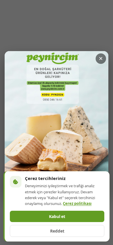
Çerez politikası (77, 203)
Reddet (57, 231)
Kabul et (57, 216)
